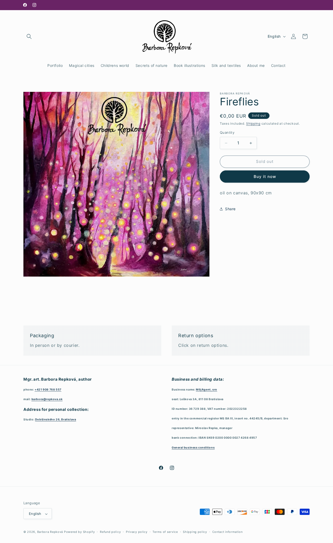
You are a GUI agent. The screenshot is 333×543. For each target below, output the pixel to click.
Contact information (227, 532)
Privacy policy (137, 532)
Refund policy (110, 532)
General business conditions (193, 447)
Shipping (253, 123)
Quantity (227, 133)
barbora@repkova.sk (47, 399)
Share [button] (230, 209)
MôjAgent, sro (206, 389)
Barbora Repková (50, 532)
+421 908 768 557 (48, 389)
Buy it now (265, 176)
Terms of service (165, 532)
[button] (29, 36)
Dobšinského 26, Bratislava (55, 419)
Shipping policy (195, 532)
